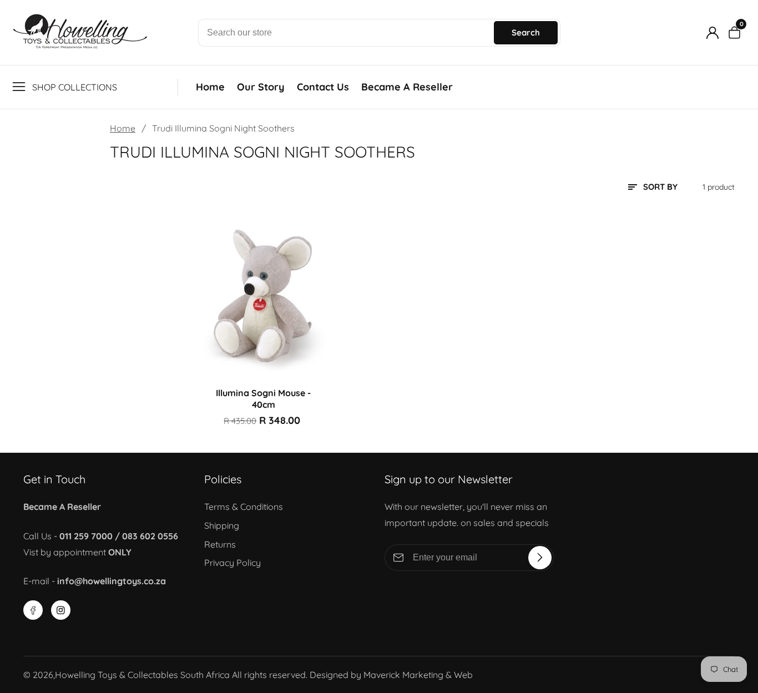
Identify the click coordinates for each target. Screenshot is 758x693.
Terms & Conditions (243, 506)
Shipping (221, 525)
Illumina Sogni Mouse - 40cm (263, 398)
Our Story (261, 86)
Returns (220, 544)
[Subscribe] (540, 557)
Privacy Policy (232, 562)
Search (526, 32)
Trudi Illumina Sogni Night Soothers (223, 128)
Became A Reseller (407, 86)
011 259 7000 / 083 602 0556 (118, 536)
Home (210, 86)
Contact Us (323, 86)
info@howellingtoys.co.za (111, 580)
